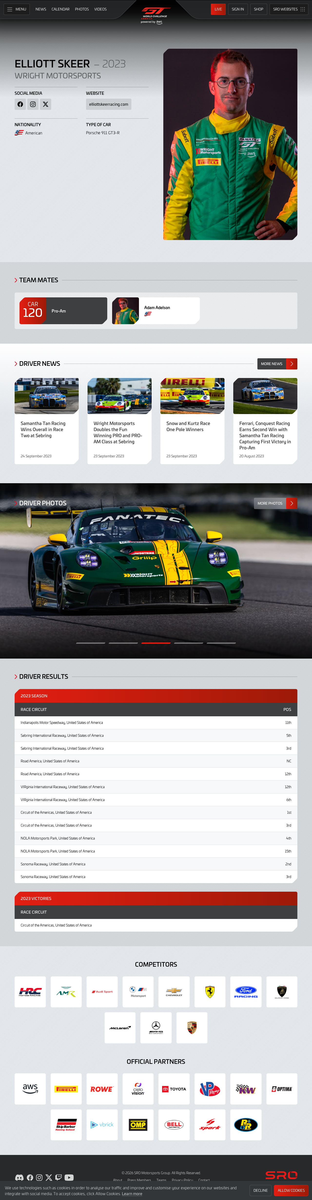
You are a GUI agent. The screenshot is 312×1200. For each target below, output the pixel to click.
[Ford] (246, 992)
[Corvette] (174, 992)
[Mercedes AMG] (156, 1027)
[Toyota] (174, 1089)
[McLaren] (120, 1027)
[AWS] (30, 1089)
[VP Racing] (210, 1089)
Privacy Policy (182, 1180)
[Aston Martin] (66, 992)
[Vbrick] (102, 1125)
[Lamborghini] (282, 992)
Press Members (139, 1180)
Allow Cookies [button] (291, 1190)
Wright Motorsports (58, 75)
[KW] (246, 1089)
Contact (204, 1180)
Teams (161, 1180)
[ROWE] (102, 1089)
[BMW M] (138, 992)
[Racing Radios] (246, 1125)
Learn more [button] (132, 1193)
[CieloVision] (138, 1089)
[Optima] (282, 1089)
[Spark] (210, 1125)
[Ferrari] (210, 992)
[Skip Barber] (66, 1125)
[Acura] (30, 992)
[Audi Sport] (102, 992)
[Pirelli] (66, 1089)
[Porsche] (192, 1027)
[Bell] (174, 1125)
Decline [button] (261, 1190)
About (117, 1180)
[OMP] (138, 1125)
